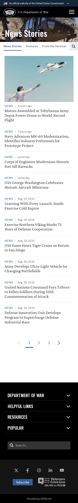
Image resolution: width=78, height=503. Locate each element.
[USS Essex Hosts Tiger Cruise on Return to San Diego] (39, 246)
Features (32, 46)
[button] (71, 12)
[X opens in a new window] (16, 470)
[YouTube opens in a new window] (61, 470)
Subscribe (22, 482)
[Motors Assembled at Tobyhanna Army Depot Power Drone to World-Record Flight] (39, 89)
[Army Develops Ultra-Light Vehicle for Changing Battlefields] (39, 267)
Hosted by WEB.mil (39, 498)
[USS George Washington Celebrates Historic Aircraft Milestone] (39, 183)
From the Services (54, 46)
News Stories (13, 46)
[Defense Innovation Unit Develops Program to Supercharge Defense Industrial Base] (39, 315)
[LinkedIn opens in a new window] (50, 470)
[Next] (59, 343)
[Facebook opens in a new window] (27, 470)
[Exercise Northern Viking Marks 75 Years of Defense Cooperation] (39, 225)
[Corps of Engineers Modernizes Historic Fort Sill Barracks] (39, 162)
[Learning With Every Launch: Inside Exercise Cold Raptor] (39, 204)
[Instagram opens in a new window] (39, 470)
